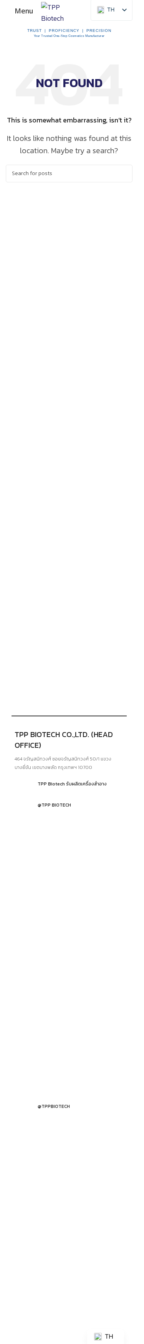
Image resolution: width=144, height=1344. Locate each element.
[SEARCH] (123, 173)
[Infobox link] (69, 784)
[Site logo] (62, 10)
